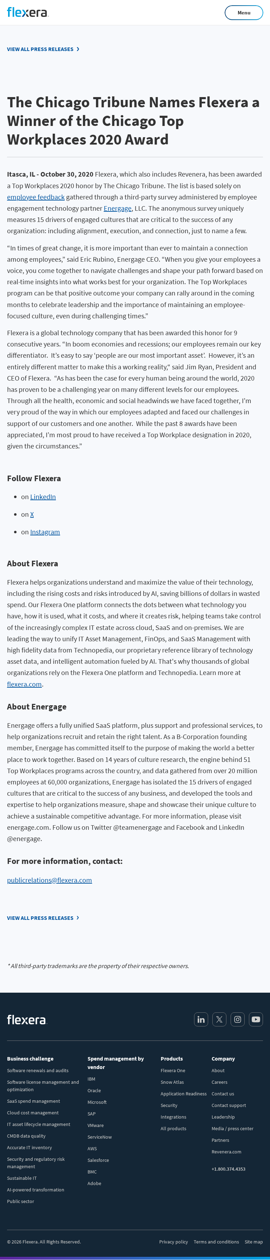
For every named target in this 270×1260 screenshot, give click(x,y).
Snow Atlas (172, 1082)
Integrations (173, 1117)
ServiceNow (100, 1137)
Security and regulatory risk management (36, 1163)
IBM (91, 1079)
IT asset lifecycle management (38, 1124)
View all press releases (40, 48)
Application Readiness (184, 1093)
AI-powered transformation (35, 1189)
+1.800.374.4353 (228, 1169)
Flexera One (173, 1070)
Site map (254, 1242)
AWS (92, 1148)
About (218, 1070)
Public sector (20, 1201)
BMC (92, 1172)
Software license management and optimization (43, 1086)
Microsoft (97, 1102)
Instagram (45, 531)
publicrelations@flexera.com (49, 880)
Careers (219, 1082)
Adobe (94, 1183)
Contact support (229, 1105)
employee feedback (36, 196)
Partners (220, 1140)
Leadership (223, 1117)
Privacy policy (173, 1242)
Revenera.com (227, 1151)
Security (169, 1105)
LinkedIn (43, 496)
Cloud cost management (33, 1112)
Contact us (223, 1093)
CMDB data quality (26, 1136)
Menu (244, 12)
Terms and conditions (216, 1242)
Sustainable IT (22, 1178)
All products (173, 1128)
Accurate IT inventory (29, 1147)
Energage (117, 208)
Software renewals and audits (38, 1070)
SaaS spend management (33, 1101)
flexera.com (24, 684)
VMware (96, 1125)
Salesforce (98, 1160)
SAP (92, 1114)
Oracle (94, 1090)
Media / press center (232, 1128)
